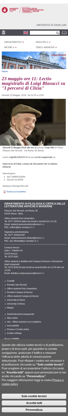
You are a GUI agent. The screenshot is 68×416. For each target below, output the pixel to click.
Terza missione (45, 47)
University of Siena (16, 304)
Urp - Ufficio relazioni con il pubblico (24, 322)
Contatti (10, 281)
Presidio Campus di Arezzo (20, 292)
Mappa (10, 307)
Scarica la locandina (16, 191)
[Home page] (23, 12)
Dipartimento (13, 42)
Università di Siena (16, 300)
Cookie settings (14, 333)
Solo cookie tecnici (34, 396)
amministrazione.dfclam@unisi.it (26, 238)
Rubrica (64, 32)
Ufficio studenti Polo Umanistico (22, 288)
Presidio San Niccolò (17, 285)
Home (5, 71)
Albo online (12, 318)
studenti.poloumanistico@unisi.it (26, 224)
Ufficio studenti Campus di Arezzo (23, 296)
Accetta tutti (34, 402)
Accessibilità (13, 325)
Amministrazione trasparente (20, 314)
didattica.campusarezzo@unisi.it (26, 273)
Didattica (42, 42)
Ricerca (9, 47)
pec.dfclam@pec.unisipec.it (23, 241)
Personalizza (34, 409)
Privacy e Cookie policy (18, 329)
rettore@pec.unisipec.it (21, 227)
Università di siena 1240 (51, 25)
